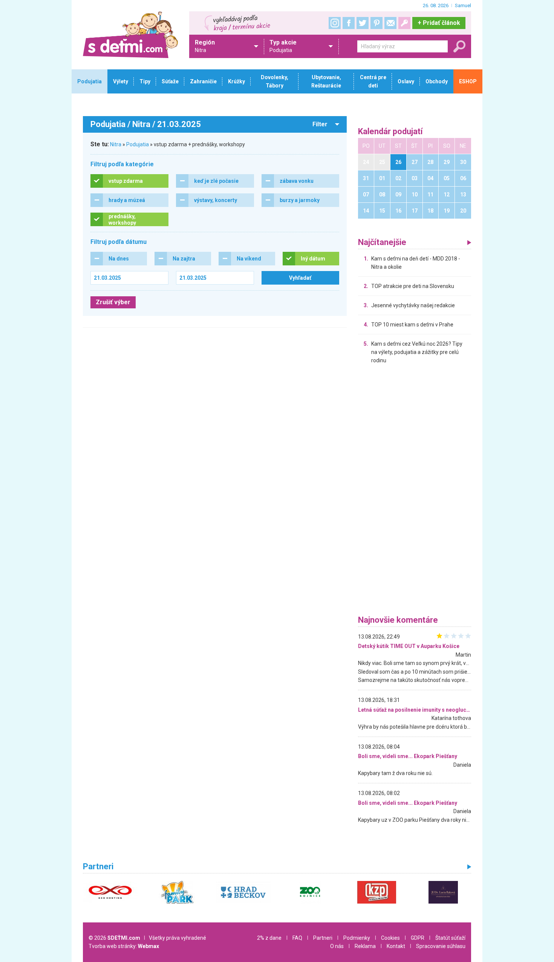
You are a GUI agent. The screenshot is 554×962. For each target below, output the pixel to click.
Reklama (365, 946)
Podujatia (137, 144)
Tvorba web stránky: (124, 946)
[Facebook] (349, 23)
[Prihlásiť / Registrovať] (404, 23)
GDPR (417, 938)
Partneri (322, 938)
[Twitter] (363, 23)
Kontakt (396, 946)
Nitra (115, 144)
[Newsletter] (390, 23)
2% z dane (269, 938)
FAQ (297, 938)
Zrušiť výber (113, 302)
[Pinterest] (376, 23)
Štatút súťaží (450, 938)
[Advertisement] (414, 491)
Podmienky (356, 938)
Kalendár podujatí (390, 131)
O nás (337, 946)
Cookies (390, 938)
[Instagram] (335, 23)
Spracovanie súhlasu (440, 946)
